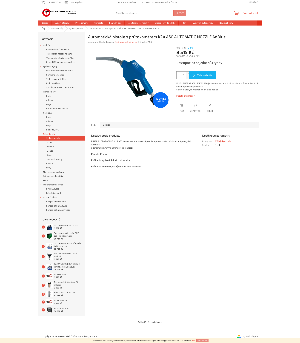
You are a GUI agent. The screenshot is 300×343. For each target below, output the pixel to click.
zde (193, 340)
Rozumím (202, 340)
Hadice (49, 163)
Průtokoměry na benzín (57, 108)
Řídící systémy (53, 83)
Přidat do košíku (204, 75)
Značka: (146, 42)
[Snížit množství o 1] (187, 77)
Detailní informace (184, 96)
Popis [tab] (94, 125)
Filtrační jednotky (54, 193)
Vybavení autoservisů (53, 184)
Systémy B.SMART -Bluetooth (60, 87)
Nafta (48, 96)
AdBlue (49, 100)
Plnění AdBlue (52, 188)
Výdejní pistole (53, 138)
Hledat (180, 13)
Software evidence (55, 75)
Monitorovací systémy (53, 172)
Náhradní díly (49, 134)
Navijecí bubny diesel (56, 201)
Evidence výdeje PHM (53, 176)
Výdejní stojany (50, 66)
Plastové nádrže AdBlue (57, 49)
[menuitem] (44, 23)
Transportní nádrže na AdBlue (60, 58)
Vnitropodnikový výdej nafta (59, 70)
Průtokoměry (49, 91)
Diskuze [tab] (106, 125)
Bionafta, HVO (52, 129)
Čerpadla (47, 113)
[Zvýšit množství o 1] (187, 73)
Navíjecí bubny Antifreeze (58, 210)
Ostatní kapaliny (54, 159)
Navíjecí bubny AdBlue (56, 206)
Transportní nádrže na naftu (59, 53)
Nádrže (46, 45)
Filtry (48, 167)
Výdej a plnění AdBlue (56, 79)
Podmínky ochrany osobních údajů (159, 2)
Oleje (48, 104)
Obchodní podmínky (126, 2)
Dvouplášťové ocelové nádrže (60, 62)
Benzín (50, 151)
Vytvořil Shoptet (251, 336)
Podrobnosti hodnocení (126, 42)
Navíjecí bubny (50, 197)
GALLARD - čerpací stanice (150, 322)
